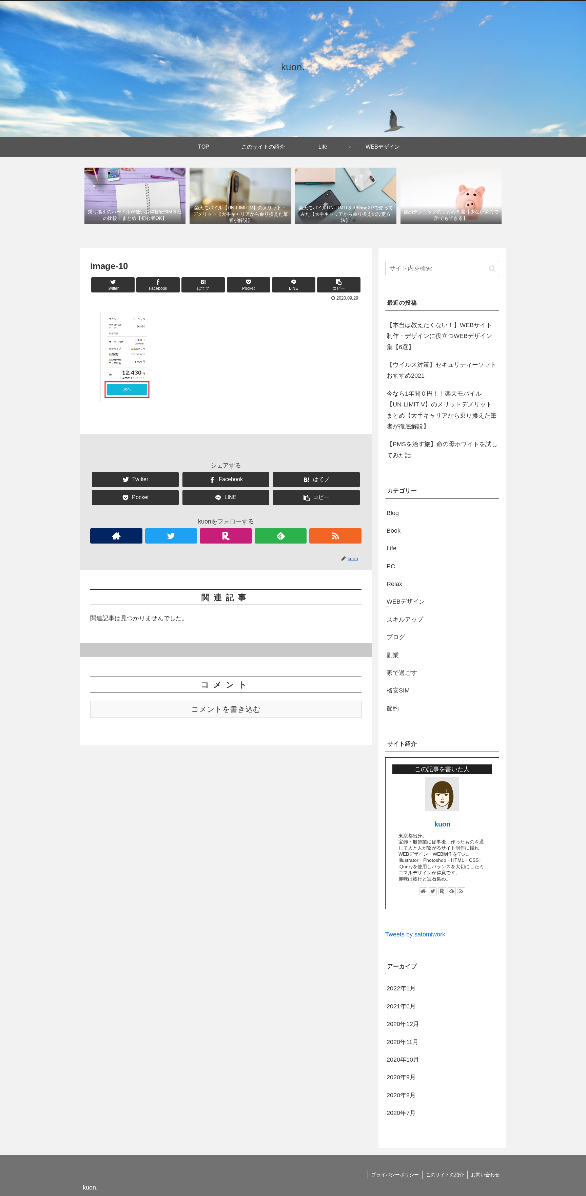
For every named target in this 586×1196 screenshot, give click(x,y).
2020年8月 (401, 1095)
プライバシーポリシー (395, 1174)
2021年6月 (401, 1006)
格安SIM (398, 690)
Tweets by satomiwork (415, 934)
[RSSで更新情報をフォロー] (335, 536)
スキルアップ (405, 619)
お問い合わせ (485, 1174)
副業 (393, 655)
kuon (442, 824)
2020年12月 (403, 1024)
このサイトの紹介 (445, 1174)
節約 (393, 708)
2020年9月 (401, 1077)
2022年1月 (401, 988)
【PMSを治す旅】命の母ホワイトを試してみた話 (442, 449)
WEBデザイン (406, 601)
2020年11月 (402, 1042)
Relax (394, 584)
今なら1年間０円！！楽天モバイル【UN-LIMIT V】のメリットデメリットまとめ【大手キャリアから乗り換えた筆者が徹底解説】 (441, 410)
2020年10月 (403, 1059)
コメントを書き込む (226, 709)
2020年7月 (401, 1112)
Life (391, 548)
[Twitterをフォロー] (171, 536)
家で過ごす (402, 672)
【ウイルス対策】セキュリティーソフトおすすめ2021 (441, 370)
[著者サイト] (116, 536)
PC (391, 566)
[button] (492, 268)
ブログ (396, 637)
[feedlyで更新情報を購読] (281, 536)
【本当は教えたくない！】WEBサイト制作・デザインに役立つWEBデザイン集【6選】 (439, 336)
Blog (393, 513)
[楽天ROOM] (226, 536)
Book (394, 530)
